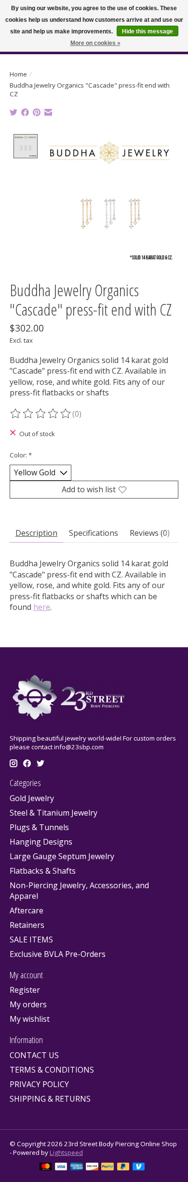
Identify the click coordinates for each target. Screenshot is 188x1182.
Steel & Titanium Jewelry (53, 812)
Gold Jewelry (32, 798)
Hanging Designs (41, 841)
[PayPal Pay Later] (123, 1167)
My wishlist (30, 1019)
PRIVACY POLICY (39, 1084)
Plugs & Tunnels (39, 827)
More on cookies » (95, 43)
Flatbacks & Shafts (43, 870)
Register (25, 990)
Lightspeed (66, 1152)
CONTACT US (34, 1055)
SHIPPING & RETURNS (50, 1098)
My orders (28, 1004)
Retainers (27, 925)
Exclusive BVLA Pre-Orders (58, 954)
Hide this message (147, 31)
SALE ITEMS (31, 939)
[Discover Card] (92, 1167)
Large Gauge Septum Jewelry (62, 856)
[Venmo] (139, 1167)
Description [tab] (36, 533)
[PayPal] (107, 1167)
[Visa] (61, 1167)
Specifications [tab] (93, 533)
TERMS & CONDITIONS (52, 1069)
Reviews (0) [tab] (150, 533)
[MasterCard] (46, 1167)
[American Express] (76, 1167)
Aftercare (26, 910)
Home (18, 74)
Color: (21, 455)
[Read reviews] (41, 414)
